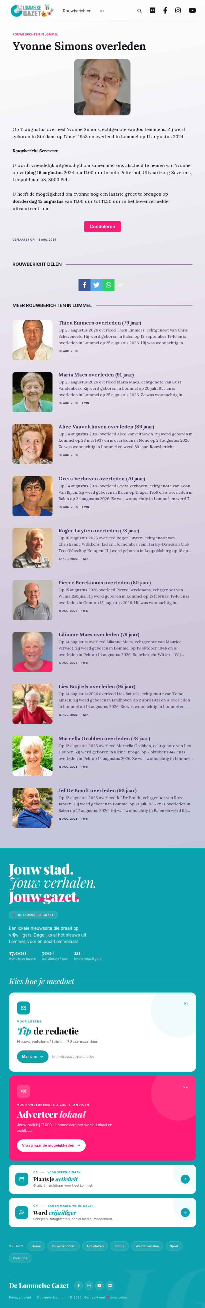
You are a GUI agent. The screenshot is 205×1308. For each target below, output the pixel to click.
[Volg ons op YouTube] (192, 11)
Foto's (119, 1246)
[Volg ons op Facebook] (165, 11)
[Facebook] (78, 1285)
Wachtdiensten (147, 1246)
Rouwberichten (77, 10)
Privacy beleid (20, 1297)
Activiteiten (95, 1246)
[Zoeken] (139, 11)
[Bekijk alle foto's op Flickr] (152, 11)
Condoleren (102, 226)
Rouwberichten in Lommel (35, 34)
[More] (102, 11)
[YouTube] (99, 1285)
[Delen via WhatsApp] (108, 285)
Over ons (20, 1258)
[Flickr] (110, 1285)
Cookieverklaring (50, 1297)
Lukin (122, 1297)
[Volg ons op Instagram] (178, 11)
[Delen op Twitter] (96, 285)
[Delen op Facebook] (84, 285)
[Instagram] (89, 1285)
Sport (174, 1246)
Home (36, 1246)
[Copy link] (120, 285)
